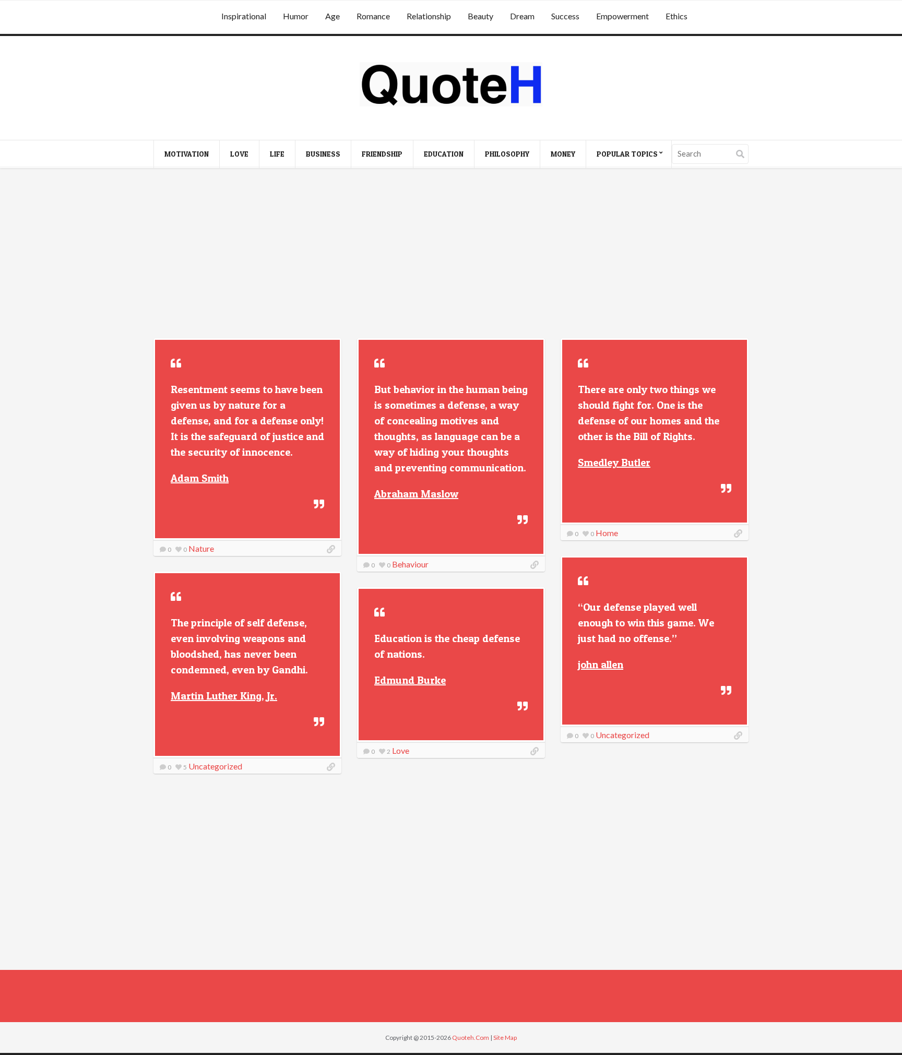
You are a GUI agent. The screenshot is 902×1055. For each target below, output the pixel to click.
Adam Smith (200, 478)
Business (323, 153)
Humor (295, 16)
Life (277, 153)
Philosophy (507, 153)
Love (239, 153)
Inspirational (243, 16)
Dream (522, 16)
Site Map (505, 1037)
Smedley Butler (614, 462)
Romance (373, 16)
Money (563, 153)
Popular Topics (627, 153)
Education (444, 153)
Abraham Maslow (416, 494)
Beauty (480, 16)
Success (565, 16)
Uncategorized (622, 735)
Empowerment (622, 16)
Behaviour (410, 564)
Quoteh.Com (470, 1037)
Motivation (186, 153)
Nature (201, 548)
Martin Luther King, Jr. (224, 696)
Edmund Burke (410, 680)
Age (332, 16)
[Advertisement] (451, 255)
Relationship (429, 16)
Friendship (382, 153)
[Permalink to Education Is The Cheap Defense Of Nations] (534, 751)
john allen (600, 664)
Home (607, 533)
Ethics (676, 16)
